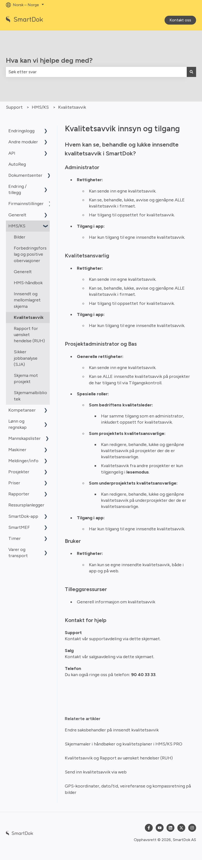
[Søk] (191, 72)
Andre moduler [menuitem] (23, 142)
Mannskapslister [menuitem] (24, 438)
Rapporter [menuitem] (18, 494)
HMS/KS (40, 107)
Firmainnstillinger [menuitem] (26, 203)
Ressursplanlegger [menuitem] (26, 505)
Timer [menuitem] (14, 538)
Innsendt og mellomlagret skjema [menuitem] (27, 300)
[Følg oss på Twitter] (181, 828)
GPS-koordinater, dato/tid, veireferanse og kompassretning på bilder (128, 789)
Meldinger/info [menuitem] (23, 460)
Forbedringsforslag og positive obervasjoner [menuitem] (30, 254)
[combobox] (96, 72)
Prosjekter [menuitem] (18, 471)
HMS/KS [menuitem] (16, 226)
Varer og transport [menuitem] (18, 552)
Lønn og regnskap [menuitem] (17, 424)
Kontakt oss (180, 20)
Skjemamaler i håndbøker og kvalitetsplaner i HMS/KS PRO (123, 744)
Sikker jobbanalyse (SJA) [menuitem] (25, 358)
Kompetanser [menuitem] (22, 410)
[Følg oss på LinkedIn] (170, 828)
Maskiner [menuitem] (17, 449)
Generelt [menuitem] (17, 215)
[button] (46, 131)
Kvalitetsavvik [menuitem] (29, 317)
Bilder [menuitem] (19, 237)
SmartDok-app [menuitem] (23, 516)
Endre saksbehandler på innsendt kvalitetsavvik (112, 730)
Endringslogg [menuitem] (21, 130)
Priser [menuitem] (14, 483)
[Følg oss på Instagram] (192, 828)
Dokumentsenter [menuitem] (25, 175)
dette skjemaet (144, 638)
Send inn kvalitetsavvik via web (96, 772)
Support (14, 107)
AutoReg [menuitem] (17, 164)
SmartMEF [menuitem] (19, 527)
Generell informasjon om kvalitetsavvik (116, 602)
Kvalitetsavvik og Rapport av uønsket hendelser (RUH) (119, 758)
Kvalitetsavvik (72, 107)
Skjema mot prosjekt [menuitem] (26, 378)
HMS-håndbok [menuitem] (28, 282)
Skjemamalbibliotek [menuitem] (30, 395)
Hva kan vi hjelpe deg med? (49, 60)
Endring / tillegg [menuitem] (17, 189)
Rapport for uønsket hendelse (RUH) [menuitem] (29, 334)
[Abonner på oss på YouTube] (160, 828)
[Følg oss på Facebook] (149, 828)
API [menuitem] (11, 153)
